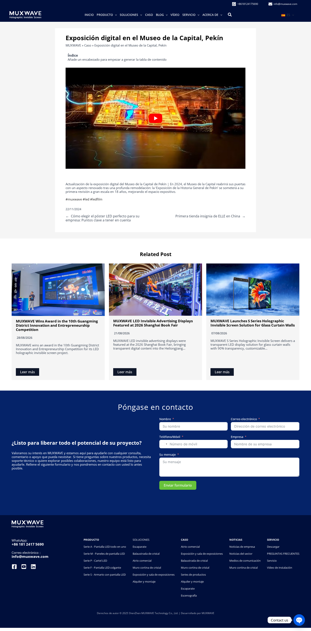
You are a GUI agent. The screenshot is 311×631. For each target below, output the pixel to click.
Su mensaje (167, 455)
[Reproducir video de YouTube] (155, 118)
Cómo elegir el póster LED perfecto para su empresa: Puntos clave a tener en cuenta (102, 218)
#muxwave (74, 199)
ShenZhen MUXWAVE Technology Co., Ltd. (154, 613)
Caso (87, 45)
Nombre (165, 419)
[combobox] (164, 444)
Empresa (237, 437)
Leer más (27, 372)
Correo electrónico (244, 419)
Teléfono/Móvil (169, 437)
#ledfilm (96, 199)
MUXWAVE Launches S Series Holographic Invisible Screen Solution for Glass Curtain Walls (253, 323)
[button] (115, 15)
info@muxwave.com (30, 556)
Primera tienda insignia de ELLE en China (207, 216)
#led (86, 199)
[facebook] (15, 566)
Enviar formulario (178, 485)
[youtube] (24, 566)
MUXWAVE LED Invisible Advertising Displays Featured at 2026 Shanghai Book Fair (153, 323)
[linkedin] (33, 566)
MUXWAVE (73, 45)
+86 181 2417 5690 (28, 544)
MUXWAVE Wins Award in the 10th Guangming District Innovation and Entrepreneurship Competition (57, 325)
